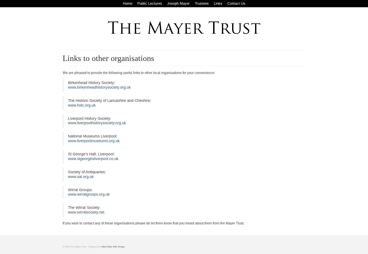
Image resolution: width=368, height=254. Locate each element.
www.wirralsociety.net (86, 212)
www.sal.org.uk (81, 177)
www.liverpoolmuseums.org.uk (94, 141)
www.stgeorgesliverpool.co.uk (93, 159)
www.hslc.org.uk (82, 105)
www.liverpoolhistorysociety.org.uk (97, 123)
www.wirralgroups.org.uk (89, 194)
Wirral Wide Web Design (113, 246)
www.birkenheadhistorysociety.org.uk (99, 87)
